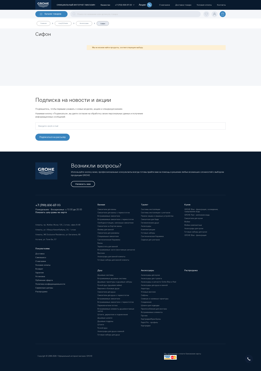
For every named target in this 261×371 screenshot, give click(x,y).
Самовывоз (40, 257)
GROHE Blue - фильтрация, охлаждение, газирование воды (201, 210)
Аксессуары (84, 23)
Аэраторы (145, 289)
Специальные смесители (108, 236)
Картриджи (145, 326)
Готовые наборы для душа (108, 335)
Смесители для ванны (106, 209)
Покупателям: (42, 248)
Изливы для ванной (105, 230)
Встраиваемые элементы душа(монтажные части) (115, 310)
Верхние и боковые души (108, 289)
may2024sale (63, 23)
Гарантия (39, 273)
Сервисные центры (44, 288)
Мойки (187, 222)
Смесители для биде (150, 219)
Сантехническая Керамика (108, 240)
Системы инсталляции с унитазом (155, 213)
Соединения (146, 302)
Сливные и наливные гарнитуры (154, 299)
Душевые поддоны (105, 321)
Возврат (39, 269)
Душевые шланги (104, 318)
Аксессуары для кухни (193, 228)
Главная (43, 23)
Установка (40, 276)
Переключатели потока (107, 305)
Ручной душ (102, 328)
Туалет (144, 204)
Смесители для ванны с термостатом (113, 213)
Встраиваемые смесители (108, 216)
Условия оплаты (42, 265)
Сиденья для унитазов (150, 240)
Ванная (101, 204)
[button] (123, 5)
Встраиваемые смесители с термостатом (115, 219)
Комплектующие (148, 230)
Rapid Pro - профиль (149, 322)
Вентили (101, 253)
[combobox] (135, 14)
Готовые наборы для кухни (195, 232)
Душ (99, 270)
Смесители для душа (106, 292)
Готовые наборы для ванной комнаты (113, 260)
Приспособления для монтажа (154, 309)
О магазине (40, 261)
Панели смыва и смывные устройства (157, 216)
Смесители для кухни (193, 218)
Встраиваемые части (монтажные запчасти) (116, 250)
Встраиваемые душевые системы (111, 278)
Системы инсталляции (150, 209)
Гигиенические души (150, 223)
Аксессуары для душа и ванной (110, 331)
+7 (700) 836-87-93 (47, 205)
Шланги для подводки (150, 305)
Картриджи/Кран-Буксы (151, 319)
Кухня (187, 204)
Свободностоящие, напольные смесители (115, 223)
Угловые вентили (148, 292)
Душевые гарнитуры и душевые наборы (114, 282)
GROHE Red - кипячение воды (197, 215)
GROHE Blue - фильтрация (195, 235)
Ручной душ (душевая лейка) (109, 285)
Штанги (100, 325)
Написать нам (83, 184)
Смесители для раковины (108, 233)
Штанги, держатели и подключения (112, 315)
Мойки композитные (193, 225)
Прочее (144, 316)
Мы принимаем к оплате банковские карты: (182, 354)
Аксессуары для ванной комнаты (111, 257)
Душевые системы (105, 275)
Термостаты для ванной (107, 246)
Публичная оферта (44, 280)
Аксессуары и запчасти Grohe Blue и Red (158, 282)
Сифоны (144, 295)
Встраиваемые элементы (152, 312)
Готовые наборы (148, 233)
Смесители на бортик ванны (109, 226)
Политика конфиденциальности (50, 284)
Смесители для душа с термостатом (113, 295)
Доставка (39, 254)
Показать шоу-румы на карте (51, 212)
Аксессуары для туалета (151, 278)
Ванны (100, 243)
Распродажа (41, 291)
